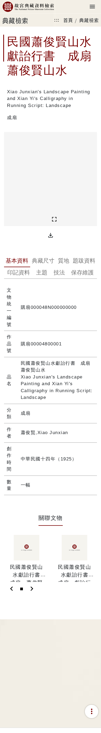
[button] (50, 235)
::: (57, 20)
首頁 (68, 20)
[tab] (17, 261)
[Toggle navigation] (92, 7)
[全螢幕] (54, 219)
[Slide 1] (21, 589)
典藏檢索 (89, 20)
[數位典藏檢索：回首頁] (28, 7)
